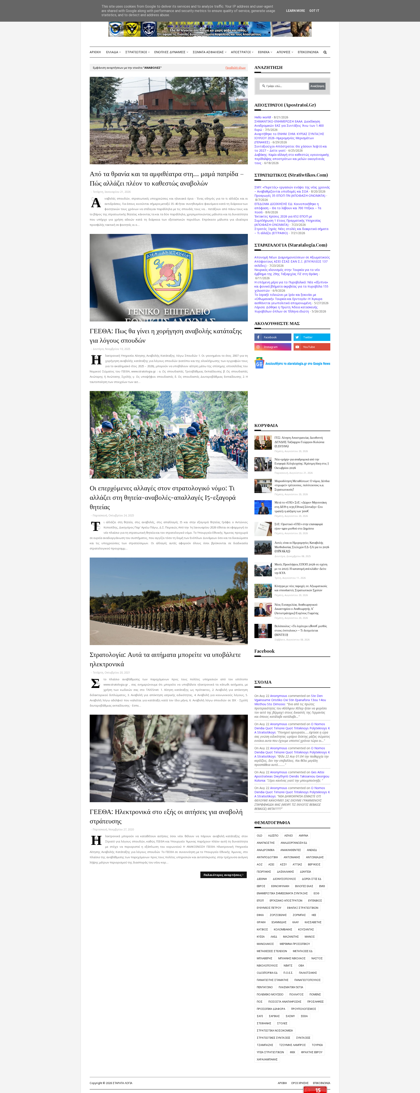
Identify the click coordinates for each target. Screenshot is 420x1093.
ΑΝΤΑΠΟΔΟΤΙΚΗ (267, 857)
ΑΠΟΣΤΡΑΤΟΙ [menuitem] (241, 52)
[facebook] (272, 337)
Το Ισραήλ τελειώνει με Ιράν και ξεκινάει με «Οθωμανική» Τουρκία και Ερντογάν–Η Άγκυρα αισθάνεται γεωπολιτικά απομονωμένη (288, 299)
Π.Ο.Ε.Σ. (288, 973)
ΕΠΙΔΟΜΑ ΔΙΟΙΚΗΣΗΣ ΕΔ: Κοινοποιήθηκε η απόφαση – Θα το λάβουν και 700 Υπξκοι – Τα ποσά (287, 208)
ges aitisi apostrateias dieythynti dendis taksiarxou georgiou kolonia (291, 776)
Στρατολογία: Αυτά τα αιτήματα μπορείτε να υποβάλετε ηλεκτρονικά (165, 658)
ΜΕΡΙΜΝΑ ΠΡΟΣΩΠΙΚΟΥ (295, 944)
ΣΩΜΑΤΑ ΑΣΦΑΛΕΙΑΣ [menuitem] (208, 52)
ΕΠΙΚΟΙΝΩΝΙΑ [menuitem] (308, 52)
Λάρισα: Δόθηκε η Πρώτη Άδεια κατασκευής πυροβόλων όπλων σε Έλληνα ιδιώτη (286, 309)
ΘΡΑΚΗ (261, 922)
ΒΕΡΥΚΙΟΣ (314, 864)
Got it (314, 10)
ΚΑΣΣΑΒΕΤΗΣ (313, 922)
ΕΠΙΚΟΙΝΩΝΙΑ (321, 1083)
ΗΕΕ (314, 915)
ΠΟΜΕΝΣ (315, 994)
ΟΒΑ (301, 965)
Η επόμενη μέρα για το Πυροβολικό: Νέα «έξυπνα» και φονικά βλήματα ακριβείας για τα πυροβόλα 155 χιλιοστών (291, 286)
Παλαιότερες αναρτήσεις (223, 875)
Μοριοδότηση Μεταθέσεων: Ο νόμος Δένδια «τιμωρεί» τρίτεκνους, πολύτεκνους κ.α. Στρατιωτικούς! (302, 485)
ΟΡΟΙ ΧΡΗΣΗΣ (300, 1083)
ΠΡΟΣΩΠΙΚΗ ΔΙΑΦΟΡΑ (271, 1009)
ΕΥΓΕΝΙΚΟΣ (315, 900)
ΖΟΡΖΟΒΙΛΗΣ (278, 915)
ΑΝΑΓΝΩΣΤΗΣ (266, 843)
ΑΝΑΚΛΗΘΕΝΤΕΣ (290, 850)
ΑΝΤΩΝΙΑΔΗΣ (315, 857)
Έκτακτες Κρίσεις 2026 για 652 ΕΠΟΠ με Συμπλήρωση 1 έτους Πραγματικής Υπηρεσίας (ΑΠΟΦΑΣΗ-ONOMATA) (287, 220)
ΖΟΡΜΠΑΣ (299, 915)
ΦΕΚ (292, 1052)
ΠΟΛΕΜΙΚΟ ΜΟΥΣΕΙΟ (270, 994)
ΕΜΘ (322, 886)
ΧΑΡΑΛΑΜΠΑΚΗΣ (267, 1059)
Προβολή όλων (236, 68)
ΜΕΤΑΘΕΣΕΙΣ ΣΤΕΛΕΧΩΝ (272, 951)
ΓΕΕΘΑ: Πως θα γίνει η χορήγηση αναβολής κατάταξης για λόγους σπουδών (166, 335)
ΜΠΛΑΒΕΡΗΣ (264, 958)
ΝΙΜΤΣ (288, 965)
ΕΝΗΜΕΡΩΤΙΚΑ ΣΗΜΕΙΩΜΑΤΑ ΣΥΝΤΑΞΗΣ (282, 893)
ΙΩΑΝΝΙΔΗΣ (279, 922)
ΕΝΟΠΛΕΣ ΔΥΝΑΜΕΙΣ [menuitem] (170, 52)
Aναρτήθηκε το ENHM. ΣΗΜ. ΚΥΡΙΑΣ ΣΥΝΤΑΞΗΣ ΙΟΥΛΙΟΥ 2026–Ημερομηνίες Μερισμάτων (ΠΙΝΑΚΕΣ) (289, 138)
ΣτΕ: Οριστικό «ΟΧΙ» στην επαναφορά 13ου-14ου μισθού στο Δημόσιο (299, 526)
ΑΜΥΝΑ (303, 835)
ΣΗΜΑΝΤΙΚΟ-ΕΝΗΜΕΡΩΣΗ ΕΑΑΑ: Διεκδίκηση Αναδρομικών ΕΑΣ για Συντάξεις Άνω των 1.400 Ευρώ (289, 125)
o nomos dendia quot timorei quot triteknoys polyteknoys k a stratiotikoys (292, 728)
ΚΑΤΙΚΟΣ (262, 929)
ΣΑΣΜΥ (290, 1016)
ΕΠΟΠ (260, 900)
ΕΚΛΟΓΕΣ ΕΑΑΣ (304, 886)
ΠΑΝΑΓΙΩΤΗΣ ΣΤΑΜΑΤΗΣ (273, 980)
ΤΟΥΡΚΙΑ (317, 1045)
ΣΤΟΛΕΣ (282, 1023)
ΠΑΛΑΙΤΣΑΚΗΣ (308, 973)
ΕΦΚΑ (260, 915)
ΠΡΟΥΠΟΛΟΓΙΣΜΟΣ (303, 1009)
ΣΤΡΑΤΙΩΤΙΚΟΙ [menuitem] (136, 52)
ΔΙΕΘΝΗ (262, 879)
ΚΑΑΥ (295, 922)
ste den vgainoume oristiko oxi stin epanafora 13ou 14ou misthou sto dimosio (290, 700)
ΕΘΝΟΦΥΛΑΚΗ (280, 886)
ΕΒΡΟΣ (261, 886)
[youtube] (312, 347)
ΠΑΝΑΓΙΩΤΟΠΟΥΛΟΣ (307, 980)
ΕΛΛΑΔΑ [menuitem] (112, 52)
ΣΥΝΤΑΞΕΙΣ (303, 1038)
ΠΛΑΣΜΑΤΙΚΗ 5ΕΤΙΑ (291, 987)
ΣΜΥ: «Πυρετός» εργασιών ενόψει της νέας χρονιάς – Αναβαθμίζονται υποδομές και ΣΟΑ (292, 189)
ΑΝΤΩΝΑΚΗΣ (292, 857)
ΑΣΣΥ (283, 864)
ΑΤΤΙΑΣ (297, 864)
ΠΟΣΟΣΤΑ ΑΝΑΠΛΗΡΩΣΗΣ (284, 1002)
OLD (259, 835)
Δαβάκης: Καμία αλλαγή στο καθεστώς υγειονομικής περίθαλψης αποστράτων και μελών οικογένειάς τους (291, 159)
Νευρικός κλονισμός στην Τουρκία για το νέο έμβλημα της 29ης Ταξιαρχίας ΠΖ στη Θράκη (287, 272)
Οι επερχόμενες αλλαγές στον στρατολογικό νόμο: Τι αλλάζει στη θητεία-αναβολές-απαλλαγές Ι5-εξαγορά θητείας (163, 497)
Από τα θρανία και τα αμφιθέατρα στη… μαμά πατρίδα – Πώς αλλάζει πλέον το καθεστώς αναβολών (167, 178)
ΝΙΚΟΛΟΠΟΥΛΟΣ (267, 965)
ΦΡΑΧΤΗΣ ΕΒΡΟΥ (311, 1052)
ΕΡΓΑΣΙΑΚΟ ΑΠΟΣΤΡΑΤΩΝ (286, 900)
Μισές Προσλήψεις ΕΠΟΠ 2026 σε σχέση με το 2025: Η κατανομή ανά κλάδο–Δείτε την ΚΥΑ (301, 568)
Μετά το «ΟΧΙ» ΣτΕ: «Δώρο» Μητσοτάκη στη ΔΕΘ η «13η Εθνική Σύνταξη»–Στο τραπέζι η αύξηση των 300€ (301, 506)
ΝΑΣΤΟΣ (317, 958)
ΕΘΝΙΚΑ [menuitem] (264, 52)
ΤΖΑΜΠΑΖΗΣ (265, 1045)
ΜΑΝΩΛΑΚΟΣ (265, 944)
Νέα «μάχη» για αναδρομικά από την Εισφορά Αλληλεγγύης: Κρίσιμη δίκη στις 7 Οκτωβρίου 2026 (302, 463)
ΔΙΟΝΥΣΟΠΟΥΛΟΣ (284, 879)
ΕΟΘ (316, 893)
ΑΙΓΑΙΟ (288, 835)
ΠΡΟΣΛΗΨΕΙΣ (315, 1002)
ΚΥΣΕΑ (261, 937)
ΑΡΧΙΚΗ (282, 1083)
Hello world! (262, 117)
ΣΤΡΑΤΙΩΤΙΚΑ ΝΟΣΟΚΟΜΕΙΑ (275, 1030)
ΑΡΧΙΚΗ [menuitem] (95, 52)
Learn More (295, 10)
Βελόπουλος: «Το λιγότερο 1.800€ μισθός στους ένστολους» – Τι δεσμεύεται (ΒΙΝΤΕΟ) (301, 630)
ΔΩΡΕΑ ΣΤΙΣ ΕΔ (311, 879)
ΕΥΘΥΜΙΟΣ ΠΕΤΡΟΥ (269, 908)
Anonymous (278, 696)
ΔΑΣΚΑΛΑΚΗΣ (285, 872)
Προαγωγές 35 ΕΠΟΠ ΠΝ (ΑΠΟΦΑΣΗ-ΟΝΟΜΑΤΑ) (289, 195)
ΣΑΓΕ (260, 1016)
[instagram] (272, 347)
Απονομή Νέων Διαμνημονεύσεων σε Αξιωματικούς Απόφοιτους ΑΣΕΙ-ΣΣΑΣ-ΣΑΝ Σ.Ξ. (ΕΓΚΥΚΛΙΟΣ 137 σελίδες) (292, 261)
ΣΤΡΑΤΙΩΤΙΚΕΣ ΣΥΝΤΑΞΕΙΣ (273, 1038)
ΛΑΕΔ (274, 937)
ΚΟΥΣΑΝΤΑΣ (306, 929)
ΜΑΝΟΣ (310, 937)
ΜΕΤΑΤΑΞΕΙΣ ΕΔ (303, 951)
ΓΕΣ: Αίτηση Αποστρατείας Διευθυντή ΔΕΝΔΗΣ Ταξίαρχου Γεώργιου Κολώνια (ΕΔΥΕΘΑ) (299, 441)
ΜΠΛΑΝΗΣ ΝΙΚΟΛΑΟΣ (292, 958)
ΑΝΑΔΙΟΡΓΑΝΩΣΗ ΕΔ (294, 843)
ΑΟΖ (259, 864)
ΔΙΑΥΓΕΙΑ (305, 872)
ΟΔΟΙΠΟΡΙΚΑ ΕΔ (267, 973)
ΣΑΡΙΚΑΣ (274, 1016)
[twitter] (312, 337)
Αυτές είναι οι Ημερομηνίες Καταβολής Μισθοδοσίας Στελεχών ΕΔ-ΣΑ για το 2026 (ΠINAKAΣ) (302, 546)
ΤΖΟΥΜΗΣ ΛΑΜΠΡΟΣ (292, 1045)
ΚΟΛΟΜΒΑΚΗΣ (283, 929)
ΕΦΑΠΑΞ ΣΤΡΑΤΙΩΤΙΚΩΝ (302, 908)
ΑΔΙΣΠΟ (273, 835)
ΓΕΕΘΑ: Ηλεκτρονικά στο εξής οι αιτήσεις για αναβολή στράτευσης (166, 816)
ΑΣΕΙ (271, 864)
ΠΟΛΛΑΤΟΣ (296, 994)
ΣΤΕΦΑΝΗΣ (264, 1023)
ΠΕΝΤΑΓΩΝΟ (265, 987)
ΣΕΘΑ (304, 1016)
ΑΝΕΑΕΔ (312, 850)
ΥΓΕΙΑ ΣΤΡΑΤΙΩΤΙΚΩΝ (270, 1052)
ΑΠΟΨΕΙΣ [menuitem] (283, 52)
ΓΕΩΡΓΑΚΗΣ (264, 872)
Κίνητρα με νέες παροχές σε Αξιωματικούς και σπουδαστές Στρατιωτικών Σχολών (301, 588)
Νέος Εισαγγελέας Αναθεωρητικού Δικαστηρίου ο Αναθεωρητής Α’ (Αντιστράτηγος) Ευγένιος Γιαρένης (297, 608)
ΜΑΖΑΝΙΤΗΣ (291, 937)
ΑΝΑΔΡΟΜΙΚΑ (266, 850)
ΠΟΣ (259, 1002)
